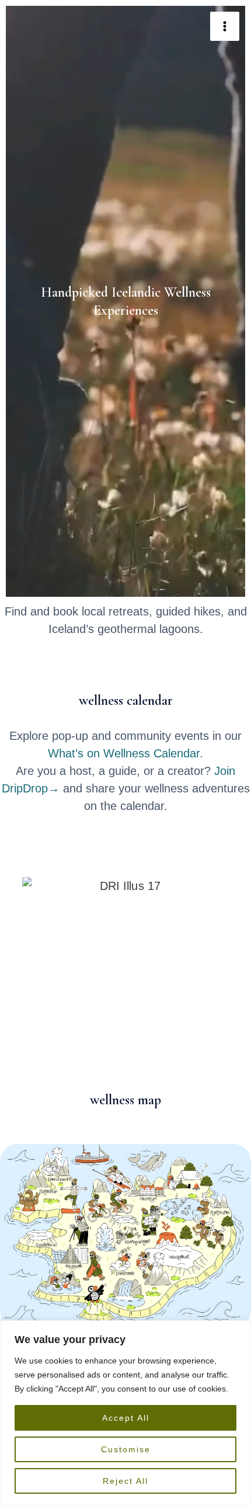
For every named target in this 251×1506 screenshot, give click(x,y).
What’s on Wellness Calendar (124, 753)
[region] (125, 1413)
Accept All (125, 1417)
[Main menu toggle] (224, 26)
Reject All (125, 1481)
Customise (126, 1449)
